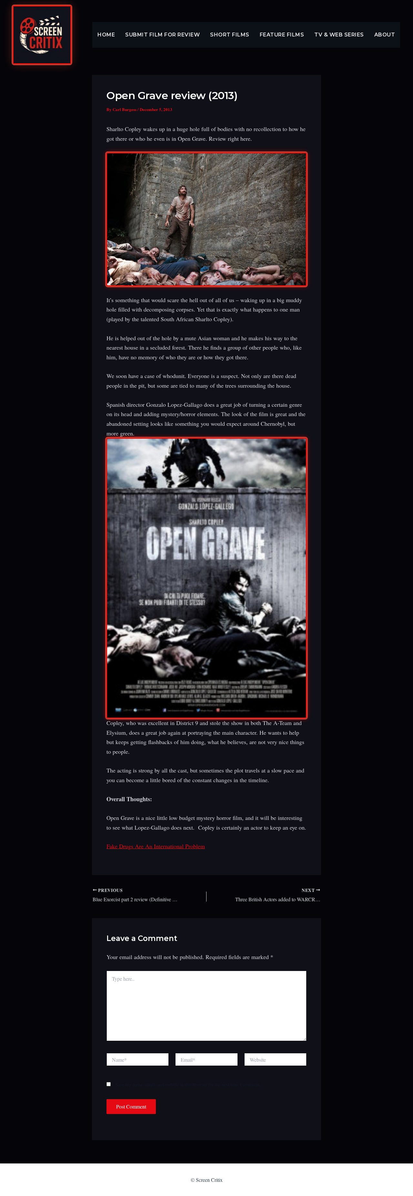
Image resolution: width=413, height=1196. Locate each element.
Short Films (229, 35)
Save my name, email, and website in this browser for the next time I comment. (188, 1084)
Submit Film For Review (162, 35)
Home (106, 35)
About (384, 35)
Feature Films (282, 35)
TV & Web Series (339, 35)
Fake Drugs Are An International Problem (155, 846)
